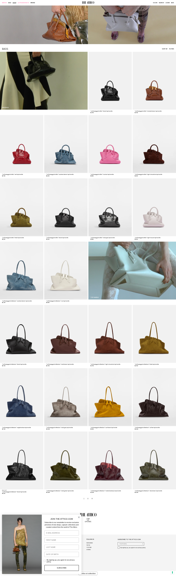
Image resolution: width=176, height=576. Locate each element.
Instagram (89, 543)
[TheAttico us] (88, 2)
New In (4, 3)
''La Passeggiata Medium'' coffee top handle (147, 427)
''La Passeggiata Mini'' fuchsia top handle (102, 174)
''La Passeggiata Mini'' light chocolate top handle (148, 174)
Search (161, 3)
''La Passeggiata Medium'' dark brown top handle (60, 364)
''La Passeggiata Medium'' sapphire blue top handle (16, 427)
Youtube (88, 547)
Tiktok (88, 545)
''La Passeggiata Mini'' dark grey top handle (102, 237)
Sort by (165, 49)
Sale (9, 3)
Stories (88, 549)
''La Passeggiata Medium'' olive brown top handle (148, 491)
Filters (171, 49)
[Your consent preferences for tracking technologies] (172, 572)
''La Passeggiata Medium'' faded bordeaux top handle (105, 491)
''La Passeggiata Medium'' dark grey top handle (59, 427)
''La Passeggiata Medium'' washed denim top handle (17, 301)
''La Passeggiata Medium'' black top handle (14, 364)
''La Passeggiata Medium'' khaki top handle (147, 364)
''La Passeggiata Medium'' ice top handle (57, 301)
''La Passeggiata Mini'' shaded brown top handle (148, 111)
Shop (14, 3)
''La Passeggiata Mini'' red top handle (12, 174)
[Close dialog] (79, 517)
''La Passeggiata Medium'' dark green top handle (60, 491)
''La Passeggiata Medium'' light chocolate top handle (105, 364)
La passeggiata (23, 3)
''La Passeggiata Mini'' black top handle (101, 111)
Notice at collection (88, 573)
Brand (33, 3)
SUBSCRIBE (62, 568)
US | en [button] (155, 3)
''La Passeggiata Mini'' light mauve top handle (147, 237)
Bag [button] (172, 3)
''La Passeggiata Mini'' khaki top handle (13, 237)
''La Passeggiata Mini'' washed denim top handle (60, 174)
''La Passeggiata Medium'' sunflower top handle (103, 427)
